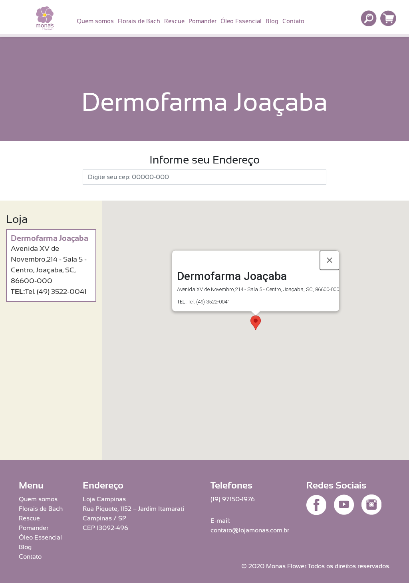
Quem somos (95, 21)
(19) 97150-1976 (232, 499)
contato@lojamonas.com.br (249, 530)
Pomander (202, 21)
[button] (255, 322)
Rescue (174, 21)
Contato (293, 21)
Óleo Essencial (241, 21)
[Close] (329, 260)
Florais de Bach (139, 21)
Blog (272, 21)
